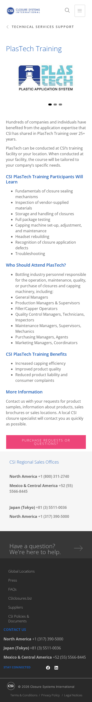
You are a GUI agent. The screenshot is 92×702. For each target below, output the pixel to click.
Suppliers (15, 607)
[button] (40, 27)
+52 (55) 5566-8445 (69, 657)
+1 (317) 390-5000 (53, 516)
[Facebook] (48, 668)
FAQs (12, 589)
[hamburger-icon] (80, 11)
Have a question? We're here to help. (35, 549)
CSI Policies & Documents (18, 618)
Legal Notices (73, 695)
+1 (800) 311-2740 (53, 476)
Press (12, 580)
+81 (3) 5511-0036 (51, 507)
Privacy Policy (50, 695)
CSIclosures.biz (20, 598)
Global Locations (21, 571)
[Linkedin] (56, 668)
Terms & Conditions (24, 695)
